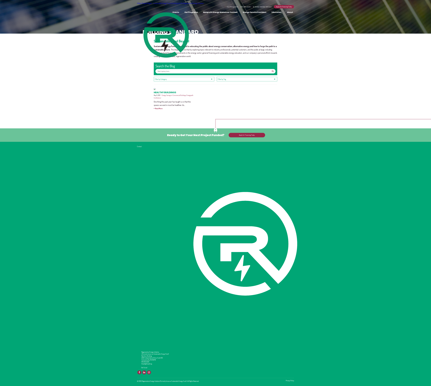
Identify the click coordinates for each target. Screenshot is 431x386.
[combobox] (184, 79)
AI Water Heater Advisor (262, 7)
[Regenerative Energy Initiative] (145, 9)
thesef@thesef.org (146, 364)
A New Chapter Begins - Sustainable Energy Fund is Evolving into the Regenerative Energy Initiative (170, 3)
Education (277, 12)
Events (176, 12)
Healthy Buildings (165, 92)
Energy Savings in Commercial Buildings (174, 95)
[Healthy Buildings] (173, 89)
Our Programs (232, 7)
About (290, 12)
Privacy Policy (290, 380)
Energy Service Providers (254, 12)
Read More (158, 108)
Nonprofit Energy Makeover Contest (220, 12)
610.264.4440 (246, 7)
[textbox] (184, 79)
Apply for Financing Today (284, 7)
